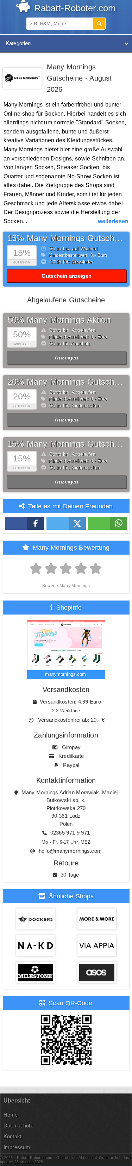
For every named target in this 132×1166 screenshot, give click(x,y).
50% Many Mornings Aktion (59, 319)
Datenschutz (18, 1126)
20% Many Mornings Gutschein (66, 381)
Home (11, 1115)
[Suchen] (99, 24)
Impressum (17, 1147)
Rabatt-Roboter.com (73, 8)
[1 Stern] (36, 568)
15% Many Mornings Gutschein (66, 238)
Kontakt (12, 1136)
